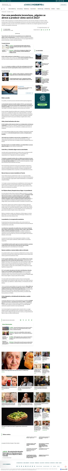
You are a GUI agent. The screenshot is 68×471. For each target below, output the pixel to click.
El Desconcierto (4, 11)
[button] (63, 5)
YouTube (23, 466)
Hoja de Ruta (33, 8)
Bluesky (34, 466)
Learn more (28, 93)
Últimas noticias (20, 462)
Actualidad (19, 8)
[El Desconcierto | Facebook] (56, 0)
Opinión (53, 8)
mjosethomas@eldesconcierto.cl (13, 469)
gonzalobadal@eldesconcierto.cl (32, 469)
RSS (51, 466)
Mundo (58, 8)
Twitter (19, 466)
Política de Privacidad (39, 466)
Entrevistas (46, 8)
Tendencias (26, 8)
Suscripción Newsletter (46, 466)
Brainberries (21, 86)
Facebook (17, 466)
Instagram (21, 466)
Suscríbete (42, 104)
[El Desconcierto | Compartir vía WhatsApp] (45, 29)
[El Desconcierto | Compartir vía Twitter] (43, 29)
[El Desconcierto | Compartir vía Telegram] (49, 29)
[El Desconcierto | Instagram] (59, 0)
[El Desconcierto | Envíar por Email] (47, 29)
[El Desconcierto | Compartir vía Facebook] (41, 29)
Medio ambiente (12, 8)
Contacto (58, 466)
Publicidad (54, 466)
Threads (32, 466)
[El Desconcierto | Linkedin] (63, 0)
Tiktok (30, 466)
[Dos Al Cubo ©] (63, 469)
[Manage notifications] (65, 466)
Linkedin (25, 466)
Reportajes (40, 8)
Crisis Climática (9, 0)
